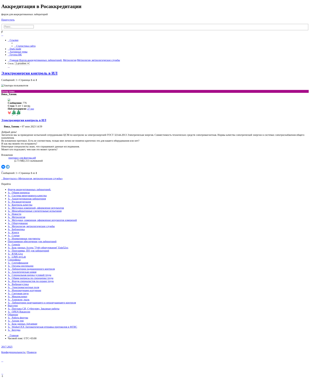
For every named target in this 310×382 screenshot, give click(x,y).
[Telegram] (8, 167)
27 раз (30, 108)
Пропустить (8, 19)
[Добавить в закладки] (9, 66)
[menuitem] (25, 46)
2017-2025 (6, 346)
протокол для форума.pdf (22, 157)
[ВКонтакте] (3, 167)
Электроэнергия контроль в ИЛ (29, 73)
